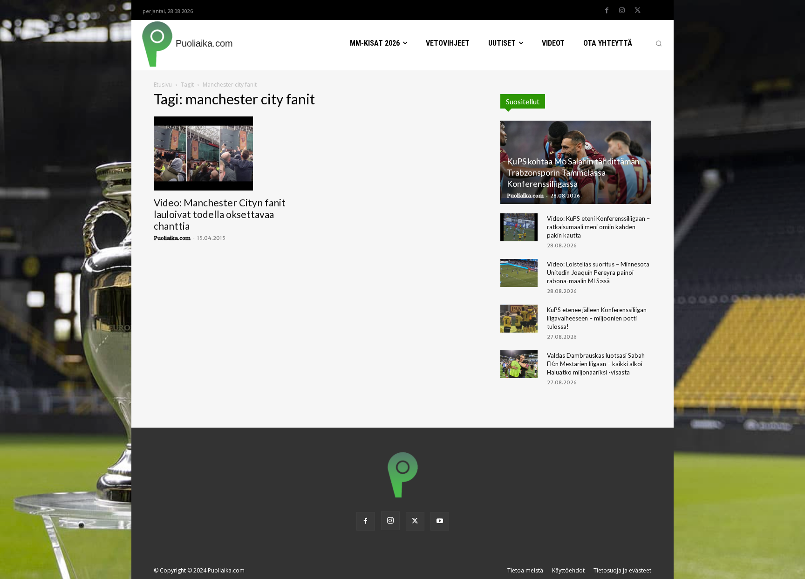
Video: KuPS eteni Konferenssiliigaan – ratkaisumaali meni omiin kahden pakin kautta (598, 227)
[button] (659, 43)
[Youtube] (439, 521)
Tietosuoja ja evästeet (622, 570)
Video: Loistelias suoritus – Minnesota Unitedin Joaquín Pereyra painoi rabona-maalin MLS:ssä (598, 272)
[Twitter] (637, 10)
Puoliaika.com (172, 238)
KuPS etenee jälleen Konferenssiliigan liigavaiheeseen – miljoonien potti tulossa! (597, 318)
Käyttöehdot (568, 570)
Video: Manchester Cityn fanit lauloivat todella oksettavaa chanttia (220, 214)
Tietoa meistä (525, 570)
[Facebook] (606, 10)
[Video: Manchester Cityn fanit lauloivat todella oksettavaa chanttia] (229, 153)
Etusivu (163, 85)
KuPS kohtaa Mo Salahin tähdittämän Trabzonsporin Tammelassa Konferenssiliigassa (573, 172)
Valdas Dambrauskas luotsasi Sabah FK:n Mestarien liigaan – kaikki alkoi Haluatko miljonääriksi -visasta (596, 364)
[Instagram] (621, 10)
